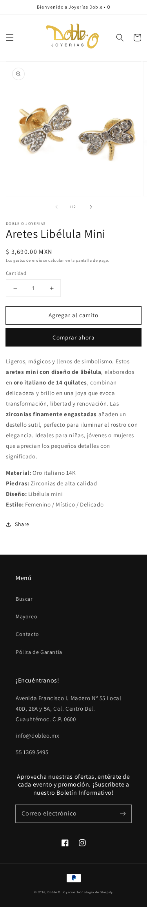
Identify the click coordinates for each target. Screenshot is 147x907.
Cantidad (16, 273)
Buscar (24, 598)
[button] (9, 37)
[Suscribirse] (122, 813)
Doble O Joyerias (61, 892)
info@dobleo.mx (37, 735)
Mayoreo (26, 616)
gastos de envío (27, 260)
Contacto (27, 634)
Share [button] (22, 524)
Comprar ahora (74, 337)
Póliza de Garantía (39, 652)
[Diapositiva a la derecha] (91, 207)
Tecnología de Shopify (94, 892)
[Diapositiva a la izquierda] (56, 207)
